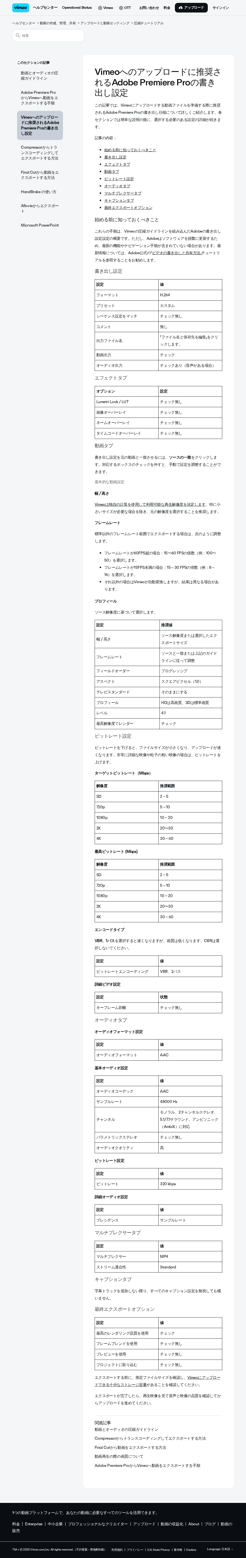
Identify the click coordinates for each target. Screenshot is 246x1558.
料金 (167, 8)
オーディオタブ (117, 186)
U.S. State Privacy (158, 1549)
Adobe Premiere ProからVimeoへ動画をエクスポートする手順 (39, 98)
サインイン (221, 8)
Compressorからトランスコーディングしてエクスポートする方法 (39, 152)
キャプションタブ (119, 200)
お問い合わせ (149, 8)
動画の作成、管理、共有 (58, 23)
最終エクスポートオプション (128, 207)
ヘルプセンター (45, 7)
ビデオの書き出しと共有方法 (176, 253)
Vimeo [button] (107, 8)
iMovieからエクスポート (40, 208)
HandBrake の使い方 (38, 192)
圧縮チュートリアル (148, 23)
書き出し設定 (115, 157)
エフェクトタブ (117, 164)
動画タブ (111, 171)
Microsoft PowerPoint (40, 225)
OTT (127, 8)
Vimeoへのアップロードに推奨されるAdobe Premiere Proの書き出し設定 (40, 125)
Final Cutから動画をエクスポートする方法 (40, 175)
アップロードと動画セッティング (104, 23)
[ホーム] (20, 7)
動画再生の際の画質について (119, 1456)
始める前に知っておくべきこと (130, 150)
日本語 (226, 1549)
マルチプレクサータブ (122, 193)
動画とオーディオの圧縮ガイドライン (39, 76)
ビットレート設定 (119, 179)
